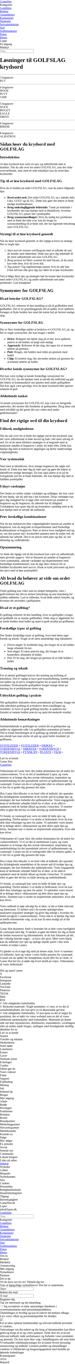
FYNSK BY (30, 752)
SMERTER (29, 748)
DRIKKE (47, 745)
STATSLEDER (9, 745)
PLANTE (46, 752)
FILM (57, 752)
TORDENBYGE (10, 748)
